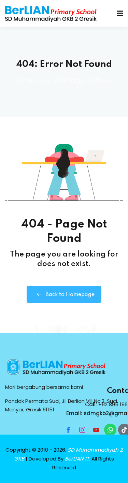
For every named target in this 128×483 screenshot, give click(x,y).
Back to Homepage (70, 294)
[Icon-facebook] (68, 430)
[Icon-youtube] (96, 430)
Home (23, 81)
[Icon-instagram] (82, 430)
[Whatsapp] (110, 430)
